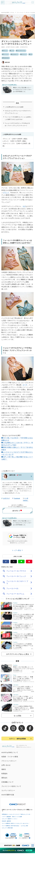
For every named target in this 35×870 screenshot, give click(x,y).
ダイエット (24, 54)
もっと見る (17, 716)
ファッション (20, 12)
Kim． (32, 648)
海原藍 (32, 691)
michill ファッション (29, 609)
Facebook (17, 498)
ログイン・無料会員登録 (17, 739)
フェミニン (5, 54)
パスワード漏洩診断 (6, 816)
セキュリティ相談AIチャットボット (9, 818)
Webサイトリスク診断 (17, 816)
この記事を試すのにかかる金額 (14, 107)
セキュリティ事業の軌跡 (7, 827)
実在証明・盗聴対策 (6, 821)
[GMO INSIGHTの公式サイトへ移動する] (17, 803)
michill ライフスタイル (28, 681)
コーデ (12, 50)
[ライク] (33, 1)
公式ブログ (6, 498)
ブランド (5, 50)
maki (33, 671)
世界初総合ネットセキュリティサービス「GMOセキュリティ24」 (16, 814)
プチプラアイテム (21, 50)
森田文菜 (7, 62)
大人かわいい (15, 54)
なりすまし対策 (24, 825)
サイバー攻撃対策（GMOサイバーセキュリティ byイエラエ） (15, 823)
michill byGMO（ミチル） (8, 12)
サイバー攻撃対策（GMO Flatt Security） (11, 825)
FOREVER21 (6, 58)
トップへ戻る (16, 550)
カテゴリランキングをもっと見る (17, 654)
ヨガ (31, 54)
